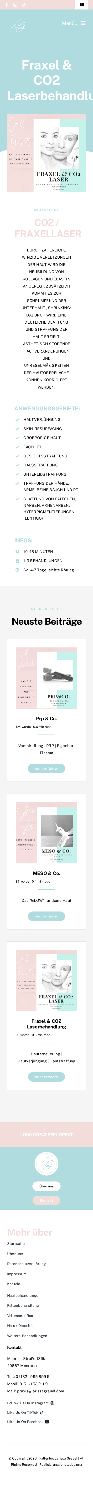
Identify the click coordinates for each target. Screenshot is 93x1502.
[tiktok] (24, 5)
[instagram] (15, 5)
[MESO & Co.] (46, 805)
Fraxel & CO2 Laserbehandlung (46, 1024)
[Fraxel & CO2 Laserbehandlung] (46, 953)
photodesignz (71, 1464)
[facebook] (7, 5)
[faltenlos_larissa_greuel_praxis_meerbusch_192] (46, 1153)
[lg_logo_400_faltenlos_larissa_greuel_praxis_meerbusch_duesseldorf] (19, 21)
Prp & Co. (46, 718)
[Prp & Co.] (46, 651)
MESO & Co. (46, 873)
